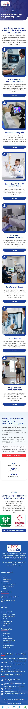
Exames (8, 708)
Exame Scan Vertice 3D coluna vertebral (14, 185)
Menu (14, 707)
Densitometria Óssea (14, 287)
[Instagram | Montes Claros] (2, 597)
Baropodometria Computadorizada (14, 389)
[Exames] (8, 707)
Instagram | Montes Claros (11, 597)
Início (3, 708)
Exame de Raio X (14, 338)
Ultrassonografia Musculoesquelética (14, 80)
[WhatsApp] (25, 707)
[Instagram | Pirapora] (2, 601)
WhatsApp (25, 708)
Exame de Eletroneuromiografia (14, 236)
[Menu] (14, 706)
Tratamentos (20, 708)
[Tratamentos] (19, 707)
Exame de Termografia (14, 132)
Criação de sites (7, 699)
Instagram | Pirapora (9, 600)
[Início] (3, 707)
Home (3, 11)
